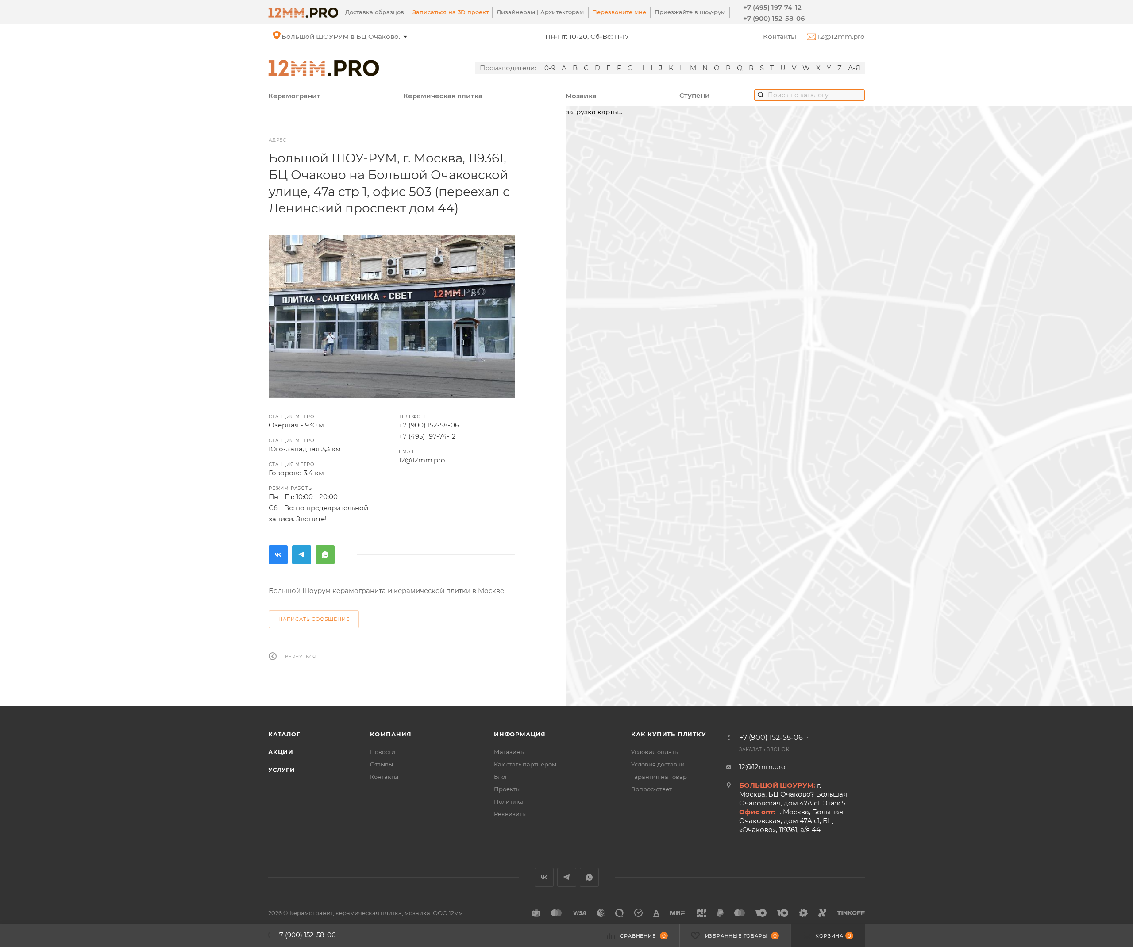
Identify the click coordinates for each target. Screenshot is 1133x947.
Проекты (507, 789)
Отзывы (381, 764)
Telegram (301, 554)
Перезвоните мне (619, 11)
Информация (520, 734)
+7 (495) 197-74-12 (772, 7)
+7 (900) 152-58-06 (774, 18)
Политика (509, 801)
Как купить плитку (668, 734)
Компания (390, 734)
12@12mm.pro (840, 36)
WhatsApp (325, 554)
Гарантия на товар (659, 776)
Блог (501, 776)
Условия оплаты (655, 751)
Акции (280, 751)
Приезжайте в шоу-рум (690, 11)
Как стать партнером (525, 764)
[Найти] (760, 94)
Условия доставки (658, 764)
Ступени (694, 95)
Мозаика (581, 96)
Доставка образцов (374, 11)
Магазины (509, 751)
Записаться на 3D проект (450, 11)
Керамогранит (294, 96)
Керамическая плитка (442, 96)
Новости (382, 751)
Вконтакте (278, 554)
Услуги (281, 769)
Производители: (508, 68)
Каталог (284, 734)
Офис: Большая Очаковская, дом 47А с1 (350, 36)
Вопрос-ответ (651, 789)
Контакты (779, 36)
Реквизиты (510, 813)
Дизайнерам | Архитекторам (540, 11)
